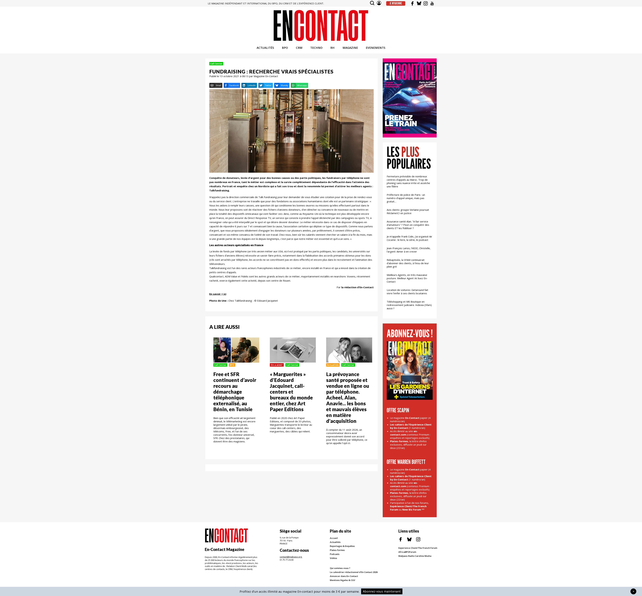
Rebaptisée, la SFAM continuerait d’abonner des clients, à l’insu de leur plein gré (408, 263)
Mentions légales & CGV (342, 580)
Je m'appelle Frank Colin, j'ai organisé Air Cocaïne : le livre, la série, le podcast (409, 238)
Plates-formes (337, 550)
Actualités (333, 364)
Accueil (334, 538)
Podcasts (334, 554)
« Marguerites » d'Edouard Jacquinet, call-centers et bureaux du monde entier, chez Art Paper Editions (291, 391)
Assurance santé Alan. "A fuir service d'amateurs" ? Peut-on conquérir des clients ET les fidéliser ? (408, 225)
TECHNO (316, 48)
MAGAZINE (350, 48)
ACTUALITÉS (265, 48)
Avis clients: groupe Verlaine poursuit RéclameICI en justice (408, 211)
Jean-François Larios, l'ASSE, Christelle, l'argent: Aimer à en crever (409, 249)
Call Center (216, 63)
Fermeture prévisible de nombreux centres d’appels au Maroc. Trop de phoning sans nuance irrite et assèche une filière (408, 181)
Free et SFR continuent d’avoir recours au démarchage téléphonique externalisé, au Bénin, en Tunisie (234, 391)
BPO (285, 48)
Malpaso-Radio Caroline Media (414, 555)
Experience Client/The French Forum (417, 547)
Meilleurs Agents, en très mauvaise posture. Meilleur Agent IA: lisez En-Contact (407, 278)
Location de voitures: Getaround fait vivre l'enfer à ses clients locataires (407, 291)
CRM (299, 48)
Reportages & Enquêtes (342, 546)
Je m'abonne (396, 3)
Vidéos (333, 558)
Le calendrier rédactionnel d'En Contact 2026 (354, 572)
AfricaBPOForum (407, 551)
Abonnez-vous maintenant (382, 591)
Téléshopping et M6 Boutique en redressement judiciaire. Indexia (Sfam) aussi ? (409, 305)
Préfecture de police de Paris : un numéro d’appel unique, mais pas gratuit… (406, 198)
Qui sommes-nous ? (340, 568)
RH (332, 48)
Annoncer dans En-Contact (344, 576)
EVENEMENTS (375, 48)
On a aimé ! (277, 364)
